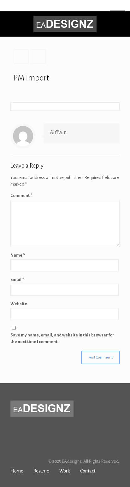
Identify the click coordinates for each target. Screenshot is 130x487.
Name (17, 255)
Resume (41, 470)
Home (16, 470)
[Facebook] (53, 6)
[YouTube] (69, 6)
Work (64, 470)
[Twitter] (61, 6)
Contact (87, 470)
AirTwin (58, 132)
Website (18, 303)
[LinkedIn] (77, 6)
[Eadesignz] (65, 24)
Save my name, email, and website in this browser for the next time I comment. (62, 338)
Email (17, 279)
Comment (21, 195)
